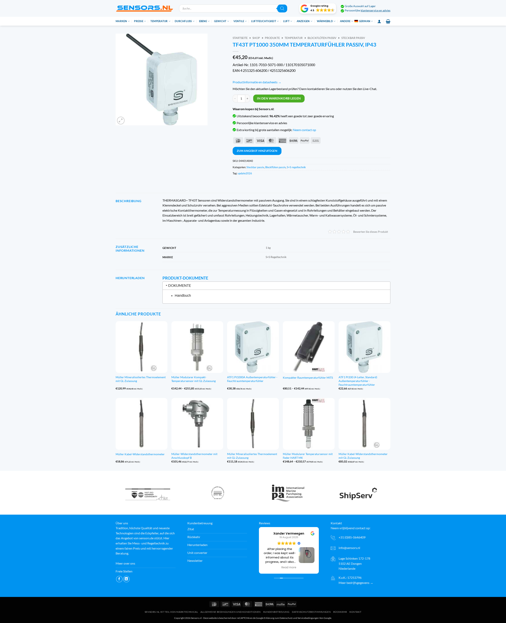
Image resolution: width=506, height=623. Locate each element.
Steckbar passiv (353, 37)
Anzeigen (303, 21)
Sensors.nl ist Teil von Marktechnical (171, 612)
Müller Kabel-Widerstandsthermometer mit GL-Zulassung (363, 455)
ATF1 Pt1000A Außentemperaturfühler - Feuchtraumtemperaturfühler (252, 379)
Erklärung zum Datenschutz (278, 618)
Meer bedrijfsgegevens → (356, 583)
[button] (317, 8)
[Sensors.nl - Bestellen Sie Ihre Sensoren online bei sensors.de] (144, 8)
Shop (256, 37)
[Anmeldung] (379, 21)
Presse (138, 21)
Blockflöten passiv (322, 37)
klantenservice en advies (375, 10)
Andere (345, 21)
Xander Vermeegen (288, 533)
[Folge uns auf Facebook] (119, 579)
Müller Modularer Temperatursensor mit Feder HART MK (308, 455)
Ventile (238, 21)
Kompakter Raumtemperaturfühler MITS (308, 377)
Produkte (272, 37)
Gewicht (220, 21)
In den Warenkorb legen (279, 98)
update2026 (245, 173)
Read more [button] (288, 567)
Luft (286, 21)
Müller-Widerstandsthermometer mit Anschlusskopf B (194, 455)
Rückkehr (340, 612)
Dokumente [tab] (179, 285)
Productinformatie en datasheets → (257, 82)
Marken (121, 21)
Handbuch (183, 295)
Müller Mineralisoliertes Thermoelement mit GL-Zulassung (141, 379)
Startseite (240, 37)
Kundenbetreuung (276, 612)
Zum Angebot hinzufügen (257, 150)
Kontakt (355, 612)
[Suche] (282, 8)
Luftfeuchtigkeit (263, 21)
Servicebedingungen (308, 618)
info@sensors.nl (349, 548)
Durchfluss (183, 21)
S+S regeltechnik (296, 167)
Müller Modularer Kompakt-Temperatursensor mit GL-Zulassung (193, 379)
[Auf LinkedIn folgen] (126, 579)
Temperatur (159, 21)
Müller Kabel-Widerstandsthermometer (140, 454)
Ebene (203, 21)
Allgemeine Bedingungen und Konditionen (230, 612)
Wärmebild (325, 21)
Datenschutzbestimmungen (311, 612)
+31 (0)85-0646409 (352, 537)
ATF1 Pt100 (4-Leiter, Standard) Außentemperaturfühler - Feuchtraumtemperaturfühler (358, 380)
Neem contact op (304, 130)
